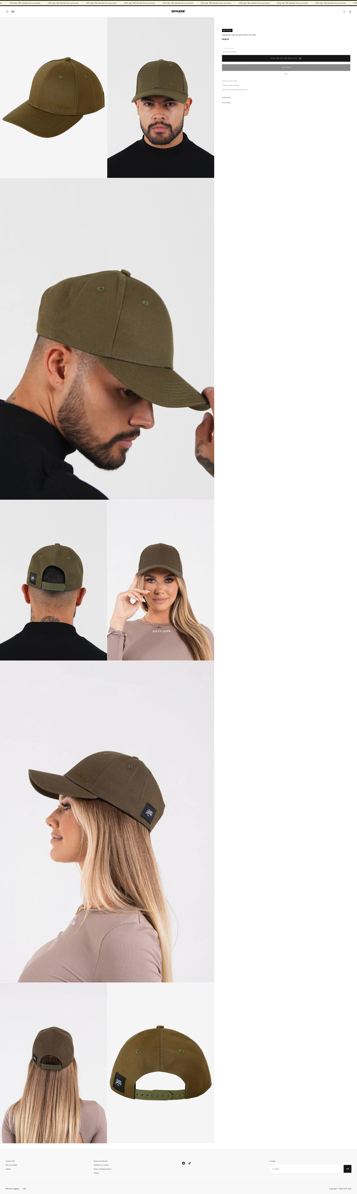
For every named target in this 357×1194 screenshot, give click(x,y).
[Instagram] (183, 1163)
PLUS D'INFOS (226, 103)
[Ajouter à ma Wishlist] (286, 74)
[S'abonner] (347, 1169)
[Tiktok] (190, 1163)
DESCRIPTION (226, 98)
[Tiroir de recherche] (344, 11)
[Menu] (7, 11)
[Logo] (178, 12)
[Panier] (350, 11)
